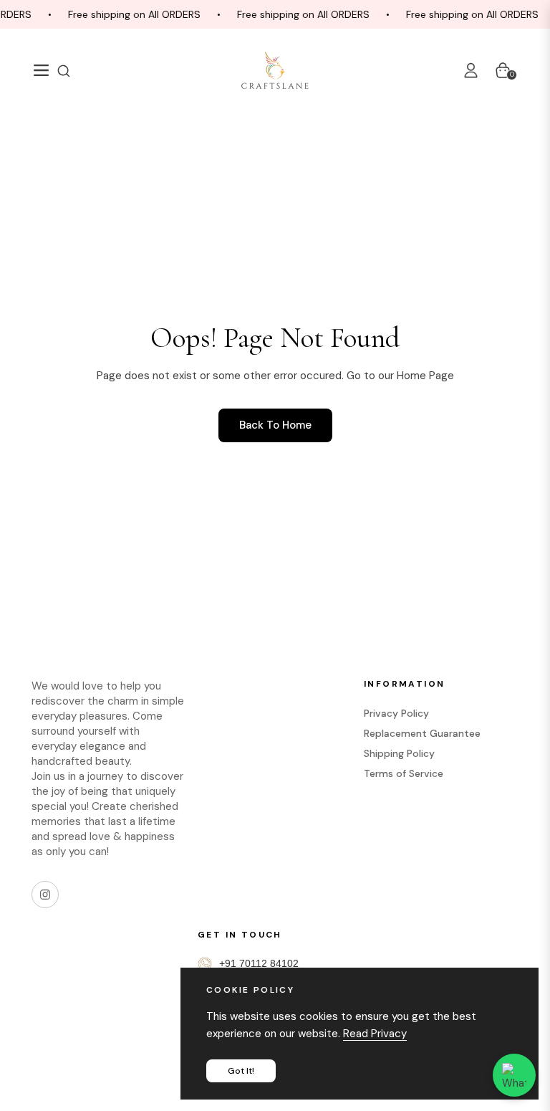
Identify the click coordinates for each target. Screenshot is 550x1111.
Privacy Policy (396, 713)
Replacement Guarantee (422, 733)
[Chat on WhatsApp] (514, 1075)
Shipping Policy (399, 753)
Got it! (241, 1071)
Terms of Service (403, 773)
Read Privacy (375, 1033)
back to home (275, 425)
